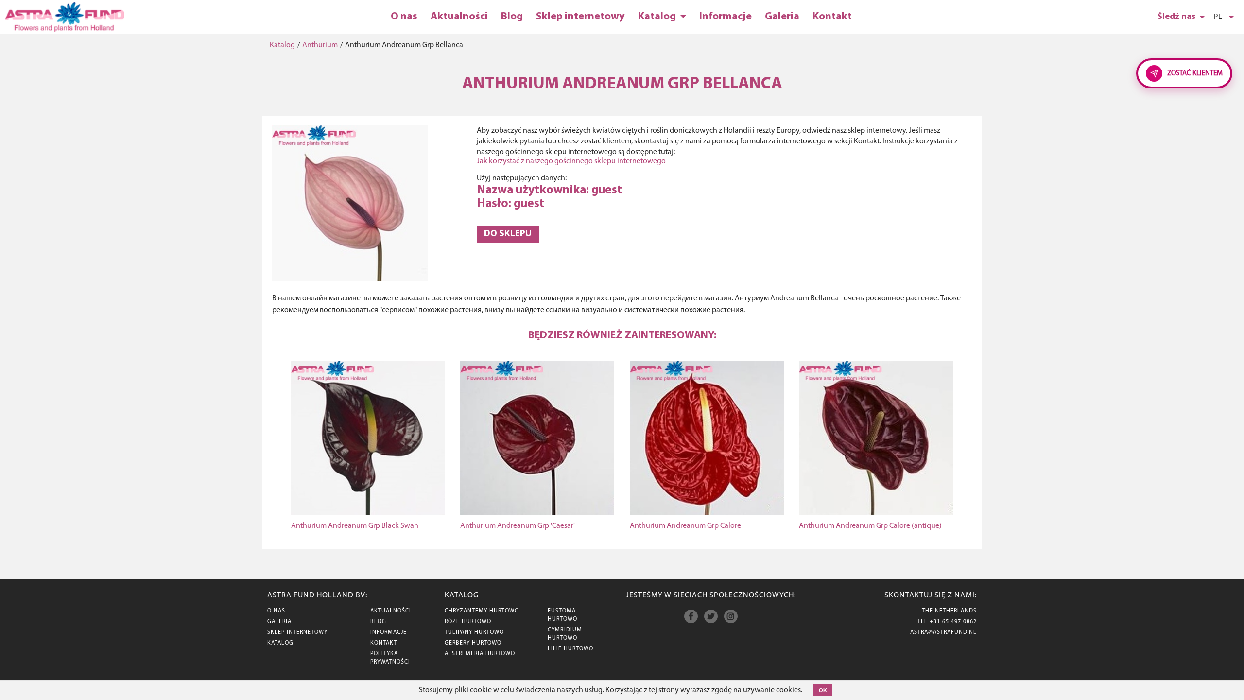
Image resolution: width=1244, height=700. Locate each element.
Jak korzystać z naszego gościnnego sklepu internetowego (571, 161)
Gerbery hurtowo (473, 643)
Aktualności (459, 16)
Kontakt (832, 16)
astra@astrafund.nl (943, 632)
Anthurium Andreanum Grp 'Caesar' (517, 526)
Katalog (658, 16)
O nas (404, 16)
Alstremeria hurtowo (480, 654)
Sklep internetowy (580, 16)
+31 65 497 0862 (953, 622)
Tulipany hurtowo (474, 632)
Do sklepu (508, 234)
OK (823, 690)
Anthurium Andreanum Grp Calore (685, 526)
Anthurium (320, 45)
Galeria (782, 16)
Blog (512, 16)
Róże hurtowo (468, 622)
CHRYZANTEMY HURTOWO (482, 611)
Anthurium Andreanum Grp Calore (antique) (870, 526)
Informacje (725, 16)
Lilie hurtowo (570, 649)
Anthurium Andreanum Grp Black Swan (354, 526)
